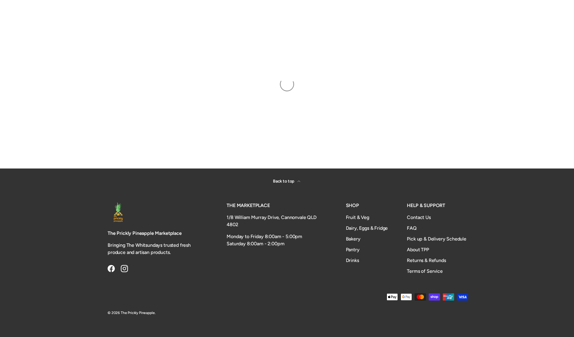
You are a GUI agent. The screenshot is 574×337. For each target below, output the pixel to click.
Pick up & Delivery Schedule (436, 239)
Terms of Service (424, 271)
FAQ (412, 228)
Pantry (353, 249)
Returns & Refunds (426, 260)
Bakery (353, 239)
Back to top (284, 181)
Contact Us (418, 217)
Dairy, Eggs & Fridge (367, 228)
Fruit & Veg (357, 217)
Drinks (352, 260)
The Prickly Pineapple (138, 313)
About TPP (418, 249)
